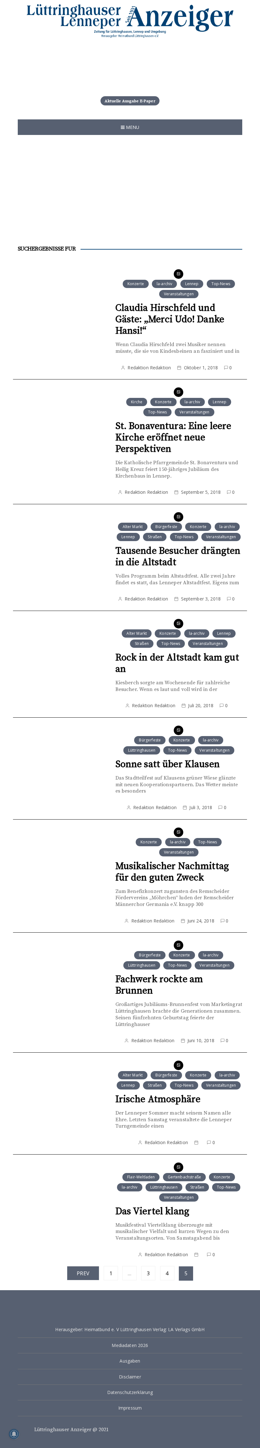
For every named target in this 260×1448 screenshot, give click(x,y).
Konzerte (135, 283)
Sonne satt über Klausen (167, 764)
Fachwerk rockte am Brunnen (159, 985)
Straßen (155, 537)
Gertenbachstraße (184, 1177)
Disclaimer (130, 1377)
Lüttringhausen (141, 750)
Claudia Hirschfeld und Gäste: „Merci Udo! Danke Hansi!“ (169, 319)
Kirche (136, 402)
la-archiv (164, 283)
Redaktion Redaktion (149, 368)
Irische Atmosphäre (158, 1099)
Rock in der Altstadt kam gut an (177, 663)
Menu (132, 127)
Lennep (192, 283)
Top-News (220, 283)
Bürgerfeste (166, 526)
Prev (83, 1273)
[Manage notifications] (14, 1434)
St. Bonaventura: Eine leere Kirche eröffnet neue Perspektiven (173, 437)
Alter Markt (133, 526)
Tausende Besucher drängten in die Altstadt (178, 556)
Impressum (130, 1408)
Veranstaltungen (179, 294)
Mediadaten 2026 (130, 1345)
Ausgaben (130, 1361)
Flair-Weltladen (141, 1177)
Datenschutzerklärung (130, 1392)
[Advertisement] (130, 182)
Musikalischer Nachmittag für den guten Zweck (172, 872)
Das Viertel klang (152, 1211)
